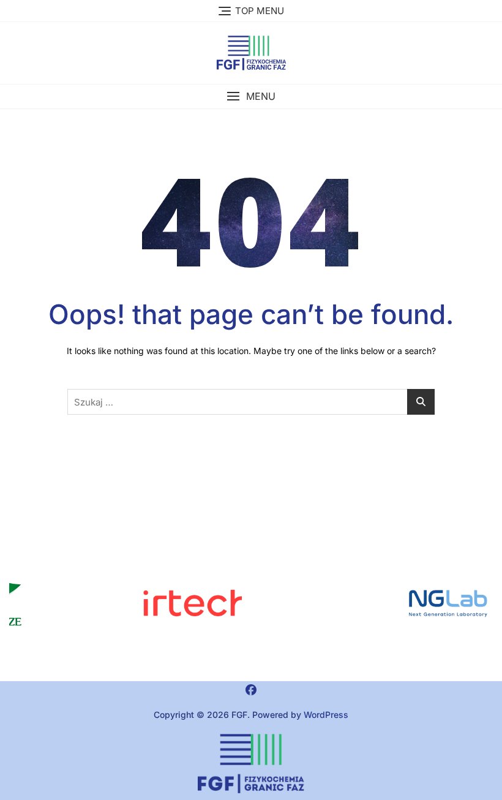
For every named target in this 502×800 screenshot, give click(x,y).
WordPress (326, 714)
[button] (251, 96)
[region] (376, 603)
